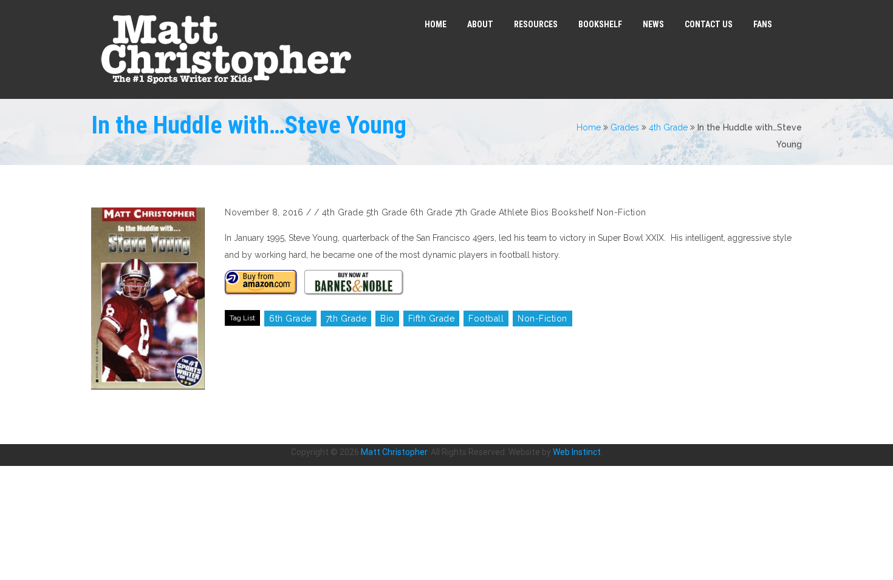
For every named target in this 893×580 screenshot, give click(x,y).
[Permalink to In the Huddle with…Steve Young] (152, 298)
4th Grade (668, 127)
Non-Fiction (621, 212)
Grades (625, 127)
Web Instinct (577, 452)
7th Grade (475, 212)
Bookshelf (573, 212)
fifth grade (431, 318)
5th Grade (387, 212)
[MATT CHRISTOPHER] (225, 49)
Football (486, 318)
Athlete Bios (524, 212)
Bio (387, 318)
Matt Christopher (394, 452)
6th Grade (431, 212)
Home (589, 127)
